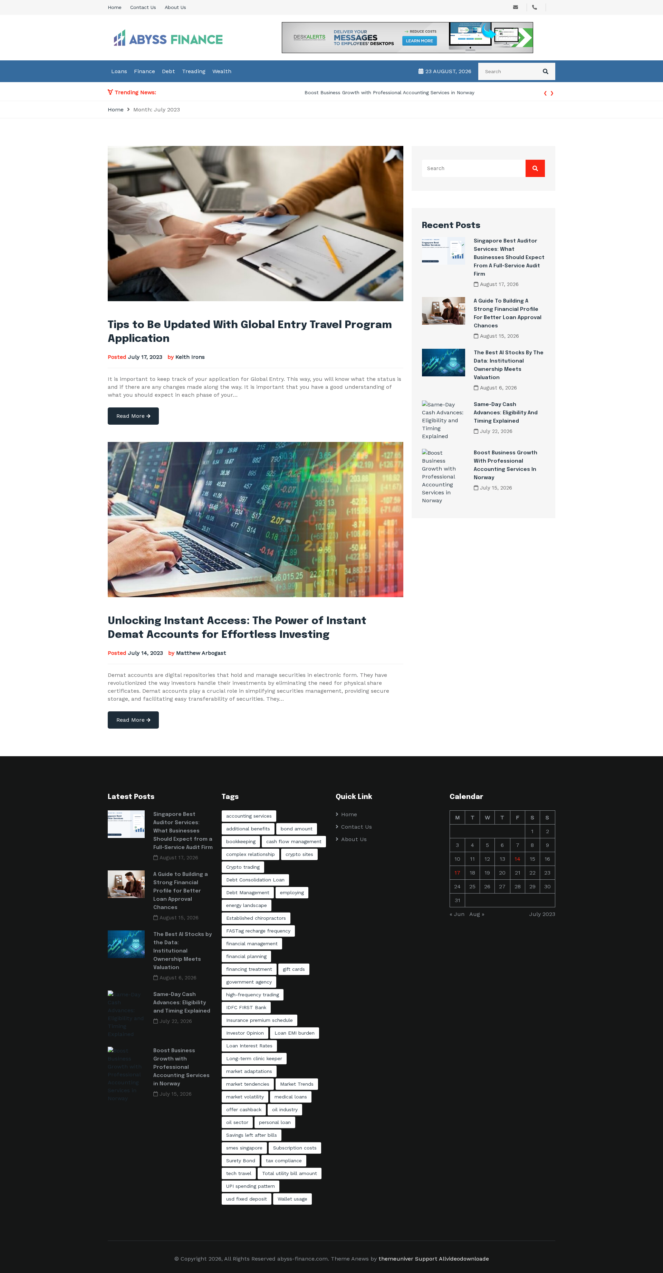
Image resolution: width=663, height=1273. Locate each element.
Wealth (221, 71)
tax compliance (284, 1160)
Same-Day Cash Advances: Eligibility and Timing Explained (506, 413)
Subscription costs (295, 1148)
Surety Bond (240, 1160)
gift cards (294, 969)
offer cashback (243, 1109)
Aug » (476, 914)
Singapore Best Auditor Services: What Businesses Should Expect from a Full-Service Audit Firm (509, 257)
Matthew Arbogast (201, 653)
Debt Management (247, 892)
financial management (252, 943)
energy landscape (246, 905)
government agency (249, 982)
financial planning (246, 956)
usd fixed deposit (246, 1199)
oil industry (285, 1109)
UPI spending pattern (250, 1186)
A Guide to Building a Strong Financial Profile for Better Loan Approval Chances (180, 891)
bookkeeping (241, 841)
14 (517, 859)
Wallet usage (292, 1199)
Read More (131, 416)
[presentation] (545, 92)
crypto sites (299, 854)
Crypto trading (243, 867)
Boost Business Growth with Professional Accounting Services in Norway (246, 92)
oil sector (237, 1122)
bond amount (297, 828)
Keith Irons (190, 357)
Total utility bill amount (289, 1173)
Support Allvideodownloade (452, 1258)
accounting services (249, 816)
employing (292, 892)
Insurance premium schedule (259, 1020)
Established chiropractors (256, 918)
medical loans (291, 1096)
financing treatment (249, 969)
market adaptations (249, 1071)
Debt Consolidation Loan (255, 879)
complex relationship (250, 854)
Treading (193, 71)
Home (115, 7)
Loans (119, 71)
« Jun (457, 914)
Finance (144, 71)
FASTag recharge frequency (258, 931)
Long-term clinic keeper (254, 1058)
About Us (175, 7)
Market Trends (297, 1084)
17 (457, 872)
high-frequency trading (252, 994)
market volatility (245, 1096)
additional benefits (248, 828)
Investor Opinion (245, 1033)
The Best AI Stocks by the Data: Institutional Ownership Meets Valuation (182, 951)
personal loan (275, 1122)
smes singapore (244, 1148)
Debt (168, 71)
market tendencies (247, 1084)
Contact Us (143, 7)
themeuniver (395, 1258)
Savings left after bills (251, 1135)
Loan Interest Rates (249, 1045)
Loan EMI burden (295, 1033)
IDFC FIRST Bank (246, 1007)
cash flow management (293, 841)
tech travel (238, 1173)
